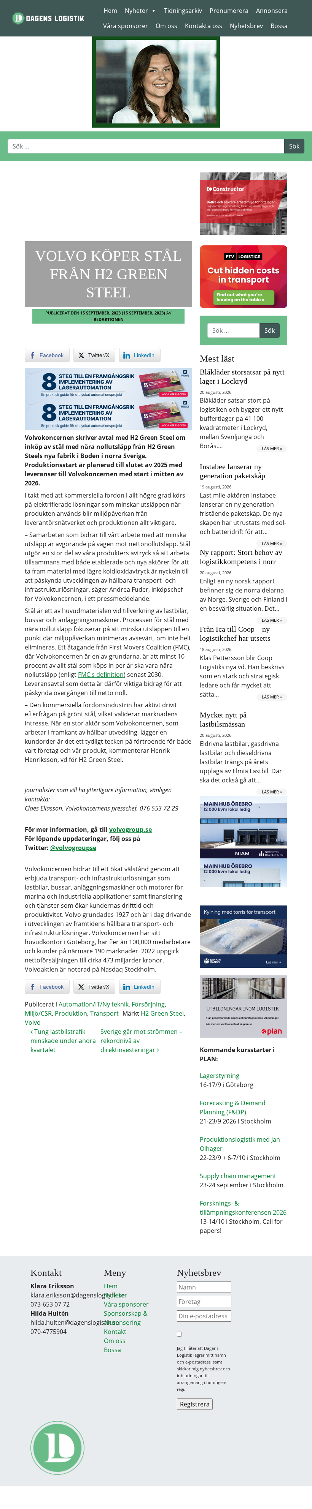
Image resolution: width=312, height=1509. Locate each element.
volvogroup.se (130, 829)
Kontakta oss (203, 26)
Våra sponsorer (125, 26)
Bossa (279, 26)
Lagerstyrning (219, 1075)
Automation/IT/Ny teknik (94, 1004)
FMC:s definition (101, 674)
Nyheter (136, 10)
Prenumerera (229, 10)
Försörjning (148, 1004)
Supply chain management (238, 1176)
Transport (104, 1013)
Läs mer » (272, 448)
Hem (110, 10)
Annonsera (272, 10)
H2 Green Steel (162, 1013)
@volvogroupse (73, 848)
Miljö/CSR (38, 1013)
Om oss (166, 26)
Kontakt (115, 1331)
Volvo (33, 1022)
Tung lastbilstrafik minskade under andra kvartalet (63, 1040)
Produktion (71, 1013)
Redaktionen (109, 319)
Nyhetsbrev (246, 26)
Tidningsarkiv (183, 10)
